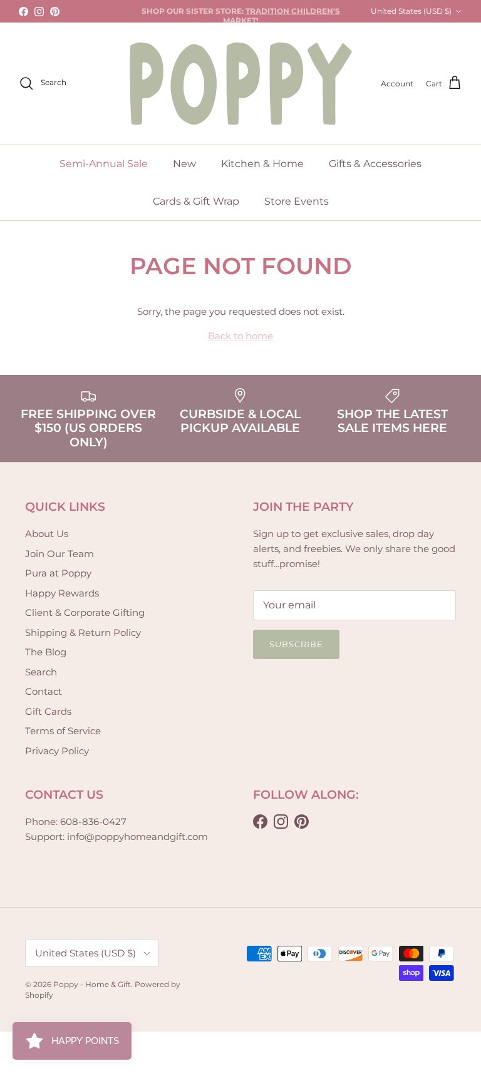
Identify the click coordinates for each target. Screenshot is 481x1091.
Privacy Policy (57, 751)
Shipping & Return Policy (83, 632)
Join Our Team (59, 554)
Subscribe (296, 644)
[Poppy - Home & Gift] (240, 83)
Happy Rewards (62, 593)
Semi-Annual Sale (103, 164)
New (184, 164)
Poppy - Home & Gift (92, 984)
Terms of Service (63, 731)
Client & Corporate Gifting (85, 612)
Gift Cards (48, 711)
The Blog (45, 652)
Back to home (240, 336)
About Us (46, 534)
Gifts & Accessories (375, 164)
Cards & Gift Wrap (196, 201)
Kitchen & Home (262, 164)
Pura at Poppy (58, 573)
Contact (43, 691)
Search (41, 672)
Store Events (296, 201)
